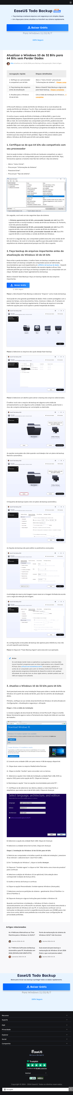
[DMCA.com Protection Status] (40, 1078)
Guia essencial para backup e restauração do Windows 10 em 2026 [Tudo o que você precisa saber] (52, 950)
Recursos (5, 1015)
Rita (12, 63)
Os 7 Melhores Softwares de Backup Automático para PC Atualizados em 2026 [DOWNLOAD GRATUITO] (22, 950)
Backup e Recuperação (43, 63)
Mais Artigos (57, 63)
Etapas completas (63, 82)
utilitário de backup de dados (48, 265)
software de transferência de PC (31, 666)
